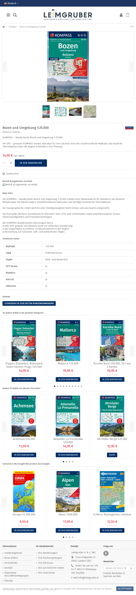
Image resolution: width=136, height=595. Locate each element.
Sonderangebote (13, 553)
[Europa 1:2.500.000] (23, 491)
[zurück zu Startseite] (3, 27)
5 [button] (66, 386)
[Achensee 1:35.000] (23, 416)
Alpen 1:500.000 (68, 514)
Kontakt (8, 567)
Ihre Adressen (45, 562)
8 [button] (75, 386)
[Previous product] (131, 26)
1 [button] (54, 386)
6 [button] (69, 386)
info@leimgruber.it (88, 577)
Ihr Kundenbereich (44, 546)
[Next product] (133, 26)
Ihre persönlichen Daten (51, 567)
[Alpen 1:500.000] (68, 491)
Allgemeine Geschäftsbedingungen (16, 574)
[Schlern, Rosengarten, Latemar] (112, 491)
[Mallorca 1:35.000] (68, 340)
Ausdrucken (12, 173)
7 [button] (72, 386)
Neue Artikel (11, 558)
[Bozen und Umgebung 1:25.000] (46, 111)
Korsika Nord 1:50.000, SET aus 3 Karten (112, 365)
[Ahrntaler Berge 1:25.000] (112, 416)
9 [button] (78, 386)
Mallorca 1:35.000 (68, 363)
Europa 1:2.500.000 (24, 514)
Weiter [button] (132, 66)
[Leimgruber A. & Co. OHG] (68, 15)
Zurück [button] (4, 66)
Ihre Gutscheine (46, 572)
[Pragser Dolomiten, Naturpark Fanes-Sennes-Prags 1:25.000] (23, 340)
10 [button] (81, 386)
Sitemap (8, 580)
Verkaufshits (11, 562)
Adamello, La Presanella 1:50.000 (68, 440)
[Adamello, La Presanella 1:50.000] (68, 416)
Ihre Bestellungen (48, 553)
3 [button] (60, 386)
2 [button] (57, 386)
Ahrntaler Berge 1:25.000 (112, 439)
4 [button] (63, 386)
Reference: (7, 132)
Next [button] (132, 351)
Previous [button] (4, 351)
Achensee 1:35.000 (24, 439)
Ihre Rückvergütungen (50, 558)
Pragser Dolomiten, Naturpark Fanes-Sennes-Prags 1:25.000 (23, 365)
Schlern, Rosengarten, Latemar (112, 514)
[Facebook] (106, 553)
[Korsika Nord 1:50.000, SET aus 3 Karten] (112, 340)
